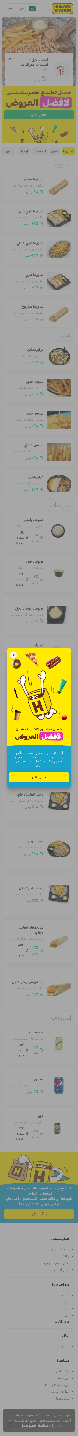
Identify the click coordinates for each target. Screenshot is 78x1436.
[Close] (13, 655)
